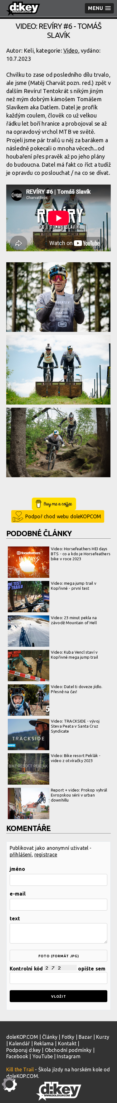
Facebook (17, 1056)
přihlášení (21, 854)
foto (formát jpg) (58, 956)
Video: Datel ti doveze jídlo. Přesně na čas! (77, 689)
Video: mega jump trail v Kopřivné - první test (73, 585)
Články (49, 1037)
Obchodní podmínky (68, 1050)
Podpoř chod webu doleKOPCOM (63, 516)
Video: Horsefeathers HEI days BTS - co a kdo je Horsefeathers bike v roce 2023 (80, 553)
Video (70, 50)
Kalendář (19, 1043)
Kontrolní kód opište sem (57, 968)
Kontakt (67, 1043)
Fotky (68, 1037)
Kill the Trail (20, 1069)
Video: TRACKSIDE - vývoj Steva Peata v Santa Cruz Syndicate (75, 726)
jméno (17, 869)
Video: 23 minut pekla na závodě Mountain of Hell (74, 620)
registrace (45, 854)
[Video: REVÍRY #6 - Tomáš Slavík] (58, 297)
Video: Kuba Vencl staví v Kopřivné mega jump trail (74, 654)
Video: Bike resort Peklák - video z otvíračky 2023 (75, 758)
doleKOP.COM (22, 1037)
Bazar (85, 1037)
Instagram (68, 1056)
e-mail (18, 894)
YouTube (42, 1056)
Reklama (44, 1043)
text (15, 918)
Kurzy (102, 1037)
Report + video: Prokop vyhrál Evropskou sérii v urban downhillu (79, 795)
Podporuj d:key (23, 1050)
